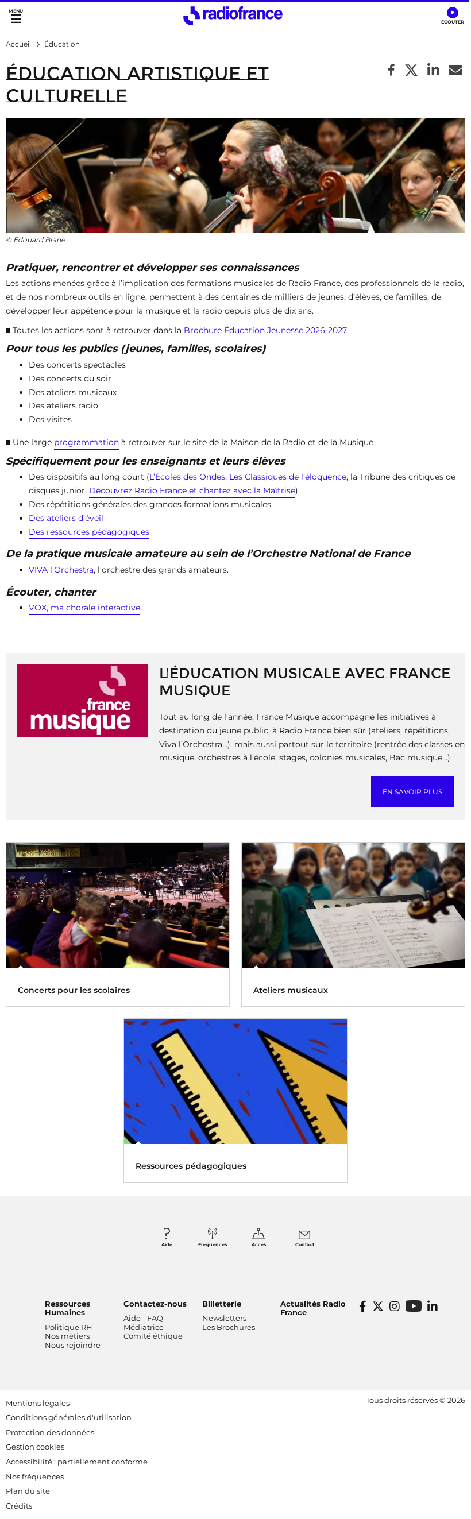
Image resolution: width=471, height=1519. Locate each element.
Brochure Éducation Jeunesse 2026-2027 (265, 330)
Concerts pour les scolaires (74, 990)
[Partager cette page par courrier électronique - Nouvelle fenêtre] (455, 71)
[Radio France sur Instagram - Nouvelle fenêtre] (394, 1306)
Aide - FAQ (143, 1318)
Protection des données (50, 1432)
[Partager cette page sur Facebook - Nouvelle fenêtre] (391, 71)
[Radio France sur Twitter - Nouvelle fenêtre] (378, 1306)
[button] (452, 16)
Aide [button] (166, 1244)
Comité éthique (153, 1335)
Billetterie (221, 1303)
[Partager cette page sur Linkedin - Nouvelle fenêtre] (433, 71)
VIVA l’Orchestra (61, 570)
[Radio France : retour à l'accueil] (233, 15)
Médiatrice (143, 1327)
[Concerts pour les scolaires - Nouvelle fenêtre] (117, 904)
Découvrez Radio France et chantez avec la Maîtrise (192, 490)
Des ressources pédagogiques (89, 532)
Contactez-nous (155, 1303)
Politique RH (68, 1327)
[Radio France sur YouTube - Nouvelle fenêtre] (414, 1306)
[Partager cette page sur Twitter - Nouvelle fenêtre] (411, 71)
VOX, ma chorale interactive (84, 607)
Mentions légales (38, 1403)
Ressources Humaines (67, 1308)
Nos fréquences (35, 1476)
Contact (304, 1244)
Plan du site (28, 1490)
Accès (259, 1244)
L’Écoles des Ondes (187, 476)
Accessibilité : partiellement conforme (77, 1461)
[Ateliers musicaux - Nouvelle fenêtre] (353, 904)
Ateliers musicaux (290, 990)
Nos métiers (67, 1335)
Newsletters (224, 1318)
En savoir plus (412, 791)
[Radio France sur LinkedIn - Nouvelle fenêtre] (432, 1306)
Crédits (19, 1505)
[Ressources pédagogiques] (235, 1080)
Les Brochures (228, 1327)
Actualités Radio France (313, 1308)
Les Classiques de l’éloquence (287, 476)
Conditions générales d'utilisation (69, 1417)
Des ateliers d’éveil (66, 518)
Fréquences (212, 1244)
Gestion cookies (35, 1446)
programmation (86, 442)
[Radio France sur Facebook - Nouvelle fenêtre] (362, 1306)
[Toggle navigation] (16, 16)
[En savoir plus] (82, 700)
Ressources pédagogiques (191, 1166)
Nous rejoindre (73, 1345)
